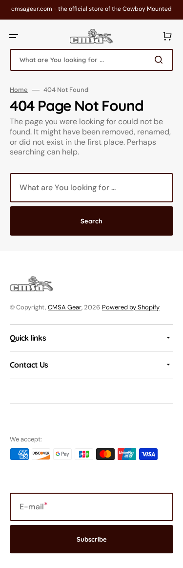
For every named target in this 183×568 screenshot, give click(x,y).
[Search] (160, 59)
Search (91, 221)
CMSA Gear (64, 307)
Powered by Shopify (131, 307)
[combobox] (91, 60)
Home (19, 90)
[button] (13, 36)
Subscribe (92, 539)
